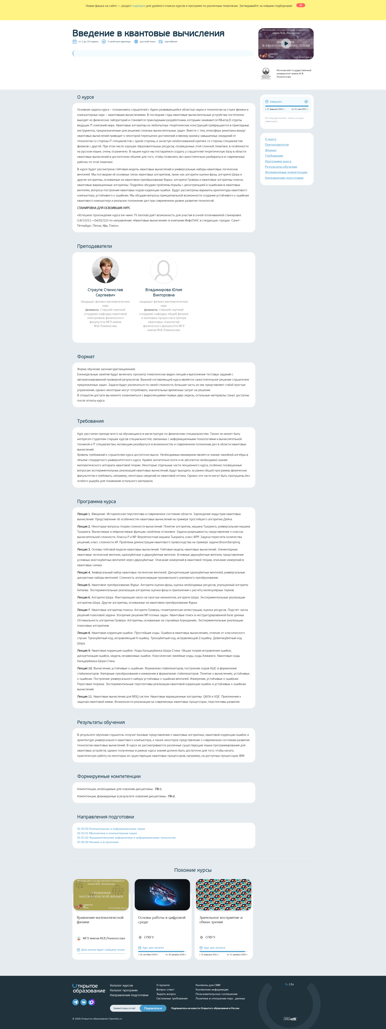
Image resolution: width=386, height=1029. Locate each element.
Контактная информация (212, 989)
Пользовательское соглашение (217, 994)
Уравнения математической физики (100, 919)
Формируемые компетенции (286, 172)
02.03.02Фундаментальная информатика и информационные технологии (126, 837)
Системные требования (172, 998)
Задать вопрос (166, 994)
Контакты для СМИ (208, 985)
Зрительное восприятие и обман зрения (220, 919)
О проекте (163, 985)
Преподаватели (277, 144)
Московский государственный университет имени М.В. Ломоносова (294, 73)
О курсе (270, 139)
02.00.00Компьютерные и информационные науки (111, 829)
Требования (274, 156)
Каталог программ (124, 990)
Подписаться (153, 1008)
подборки (138, 6)
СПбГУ (149, 937)
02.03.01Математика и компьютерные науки (107, 833)
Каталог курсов (121, 985)
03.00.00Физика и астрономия (97, 842)
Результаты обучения (281, 167)
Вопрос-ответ (165, 989)
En (292, 984)
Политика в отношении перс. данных (220, 998)
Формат (271, 150)
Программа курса (278, 161)
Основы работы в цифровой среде (161, 919)
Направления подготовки (284, 178)
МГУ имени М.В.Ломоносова (104, 938)
